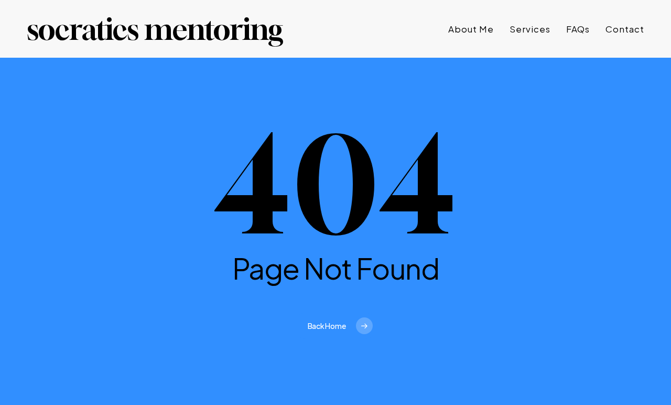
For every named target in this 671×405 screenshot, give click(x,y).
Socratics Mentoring (155, 29)
